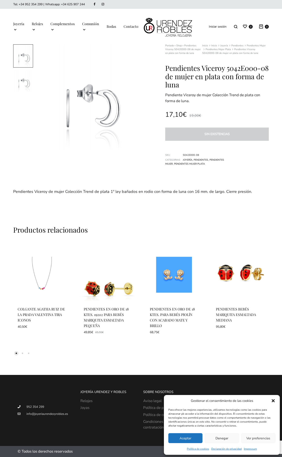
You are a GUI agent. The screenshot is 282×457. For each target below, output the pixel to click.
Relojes (37, 23)
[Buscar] (235, 26)
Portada (169, 45)
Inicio (205, 45)
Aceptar (185, 438)
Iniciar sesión (217, 26)
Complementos (62, 23)
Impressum (250, 449)
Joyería (18, 23)
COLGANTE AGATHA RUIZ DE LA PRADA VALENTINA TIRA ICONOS (41, 314)
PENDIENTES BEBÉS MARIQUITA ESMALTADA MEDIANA (236, 314)
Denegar (221, 438)
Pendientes (237, 45)
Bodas (111, 26)
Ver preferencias (258, 438)
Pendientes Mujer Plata (218, 49)
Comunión (90, 23)
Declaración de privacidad (226, 449)
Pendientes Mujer (256, 45)
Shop (179, 45)
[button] (273, 401)
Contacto (131, 26)
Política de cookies (198, 449)
